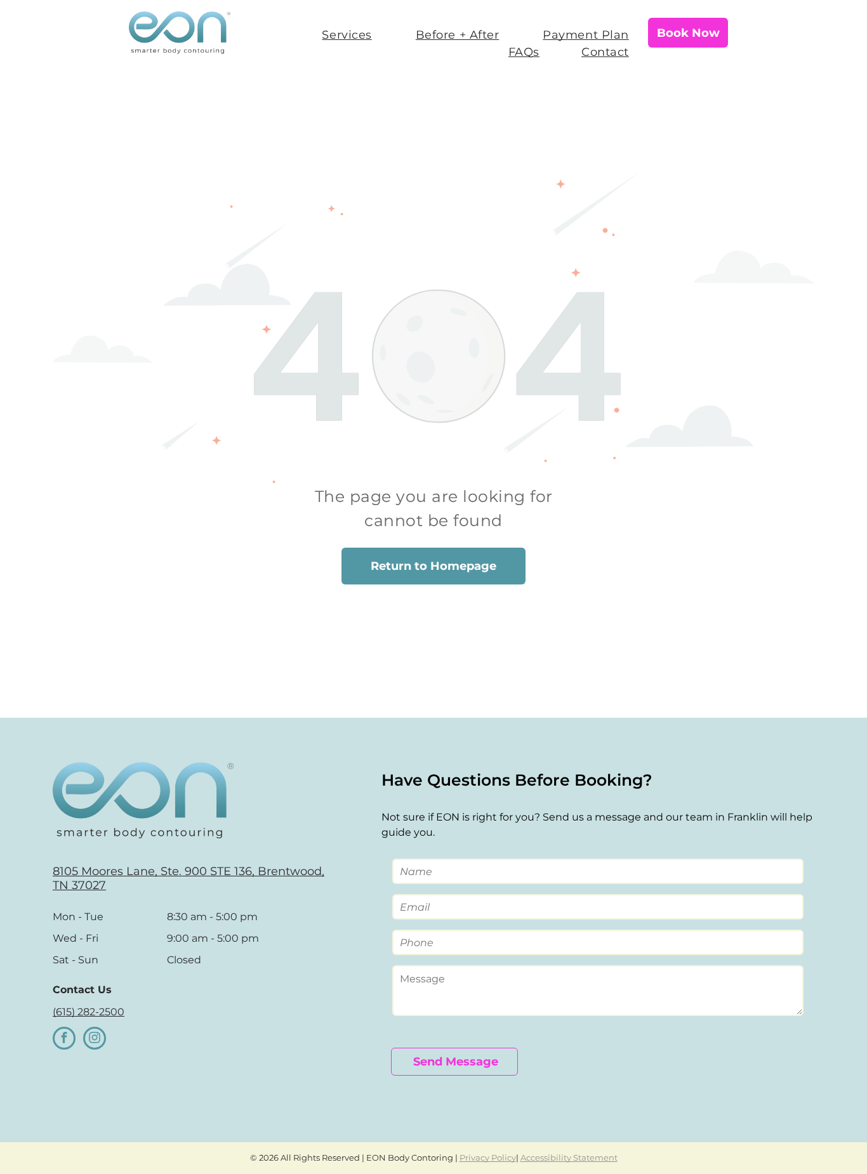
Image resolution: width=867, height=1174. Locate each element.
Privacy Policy (488, 1157)
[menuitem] (337, 35)
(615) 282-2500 (88, 1012)
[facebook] (64, 1040)
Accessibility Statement (569, 1157)
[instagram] (94, 1040)
